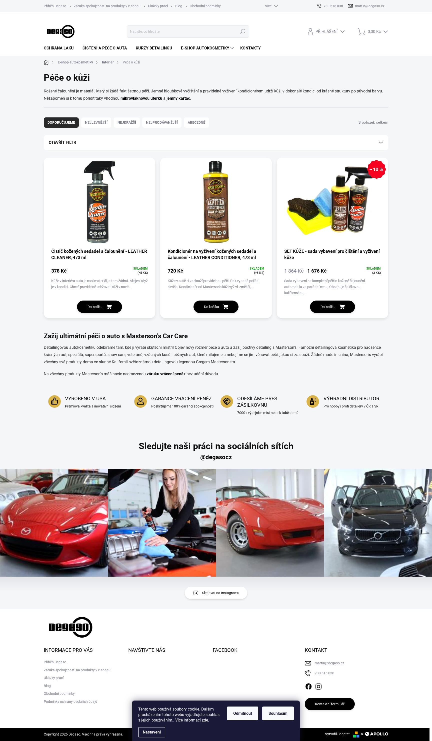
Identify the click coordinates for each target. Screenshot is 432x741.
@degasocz (216, 457)
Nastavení (152, 732)
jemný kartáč (178, 98)
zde (205, 720)
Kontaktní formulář (329, 704)
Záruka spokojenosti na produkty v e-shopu (107, 6)
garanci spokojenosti (197, 406)
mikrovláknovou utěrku (141, 98)
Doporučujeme (61, 122)
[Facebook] (308, 685)
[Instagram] (318, 685)
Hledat (243, 31)
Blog (178, 6)
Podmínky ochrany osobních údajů (70, 702)
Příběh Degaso (55, 6)
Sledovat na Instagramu (220, 593)
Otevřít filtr (62, 142)
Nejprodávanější (162, 122)
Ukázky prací (158, 6)
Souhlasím (278, 713)
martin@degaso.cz (329, 663)
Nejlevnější (96, 122)
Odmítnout (242, 713)
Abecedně (196, 122)
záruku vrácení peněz (166, 373)
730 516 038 (324, 673)
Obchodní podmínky (205, 6)
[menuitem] (61, 48)
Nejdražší (127, 122)
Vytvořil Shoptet (337, 734)
